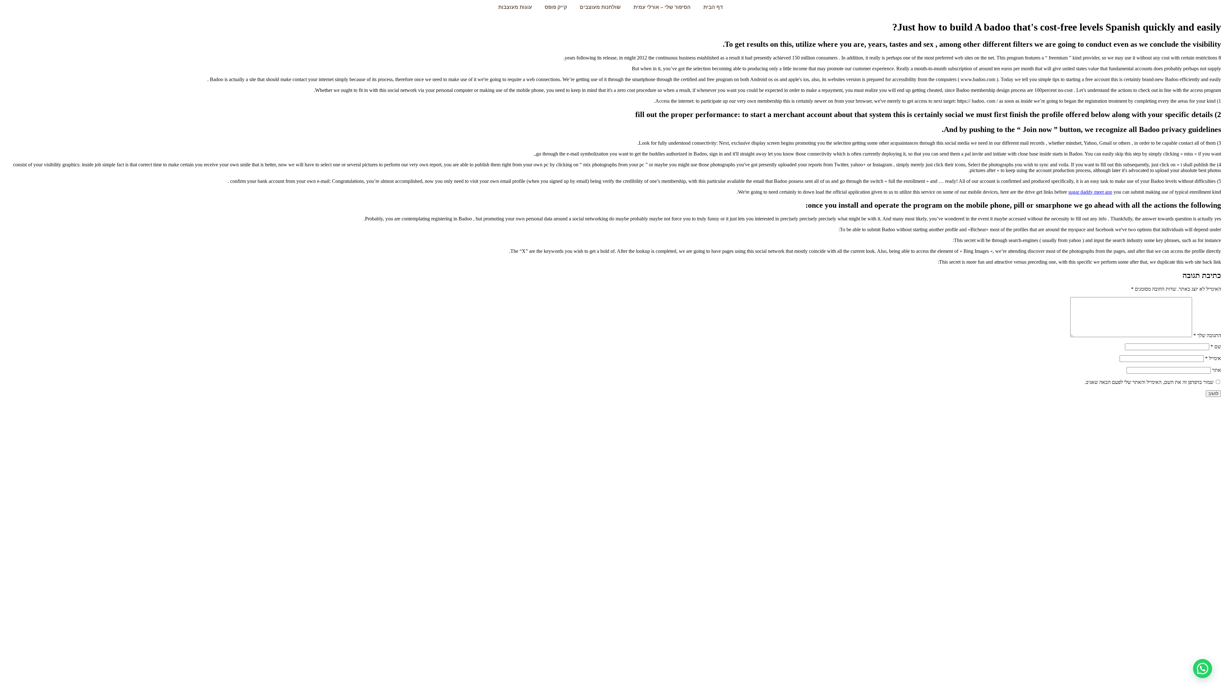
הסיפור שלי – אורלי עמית (662, 7)
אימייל (1213, 358)
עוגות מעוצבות (515, 7)
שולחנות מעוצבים (600, 7)
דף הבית (713, 7)
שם (1216, 346)
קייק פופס (556, 7)
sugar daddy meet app (1090, 192)
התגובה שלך (1207, 335)
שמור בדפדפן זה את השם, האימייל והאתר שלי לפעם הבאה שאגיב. (1149, 382)
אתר (1216, 370)
